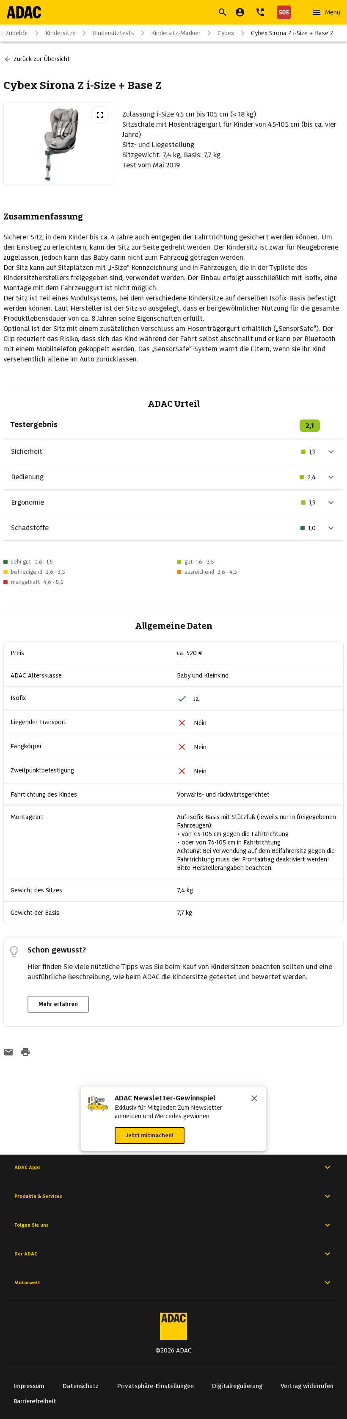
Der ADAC (25, 1254)
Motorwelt (27, 1283)
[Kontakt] (260, 12)
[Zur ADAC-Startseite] (24, 12)
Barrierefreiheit (35, 1401)
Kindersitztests (113, 33)
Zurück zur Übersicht (42, 59)
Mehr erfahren (58, 1004)
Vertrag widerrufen (307, 1386)
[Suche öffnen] (222, 12)
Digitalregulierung (237, 1386)
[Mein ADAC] (240, 12)
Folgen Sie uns (31, 1225)
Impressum (29, 1386)
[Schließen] (254, 1099)
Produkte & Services (38, 1196)
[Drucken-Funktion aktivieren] (25, 1053)
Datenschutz (81, 1386)
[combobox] (163, 13)
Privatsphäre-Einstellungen (155, 1386)
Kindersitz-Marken (176, 33)
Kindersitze (60, 33)
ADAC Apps (27, 1167)
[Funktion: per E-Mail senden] (8, 1053)
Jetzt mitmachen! (150, 1135)
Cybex (226, 33)
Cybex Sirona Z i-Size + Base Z (292, 33)
